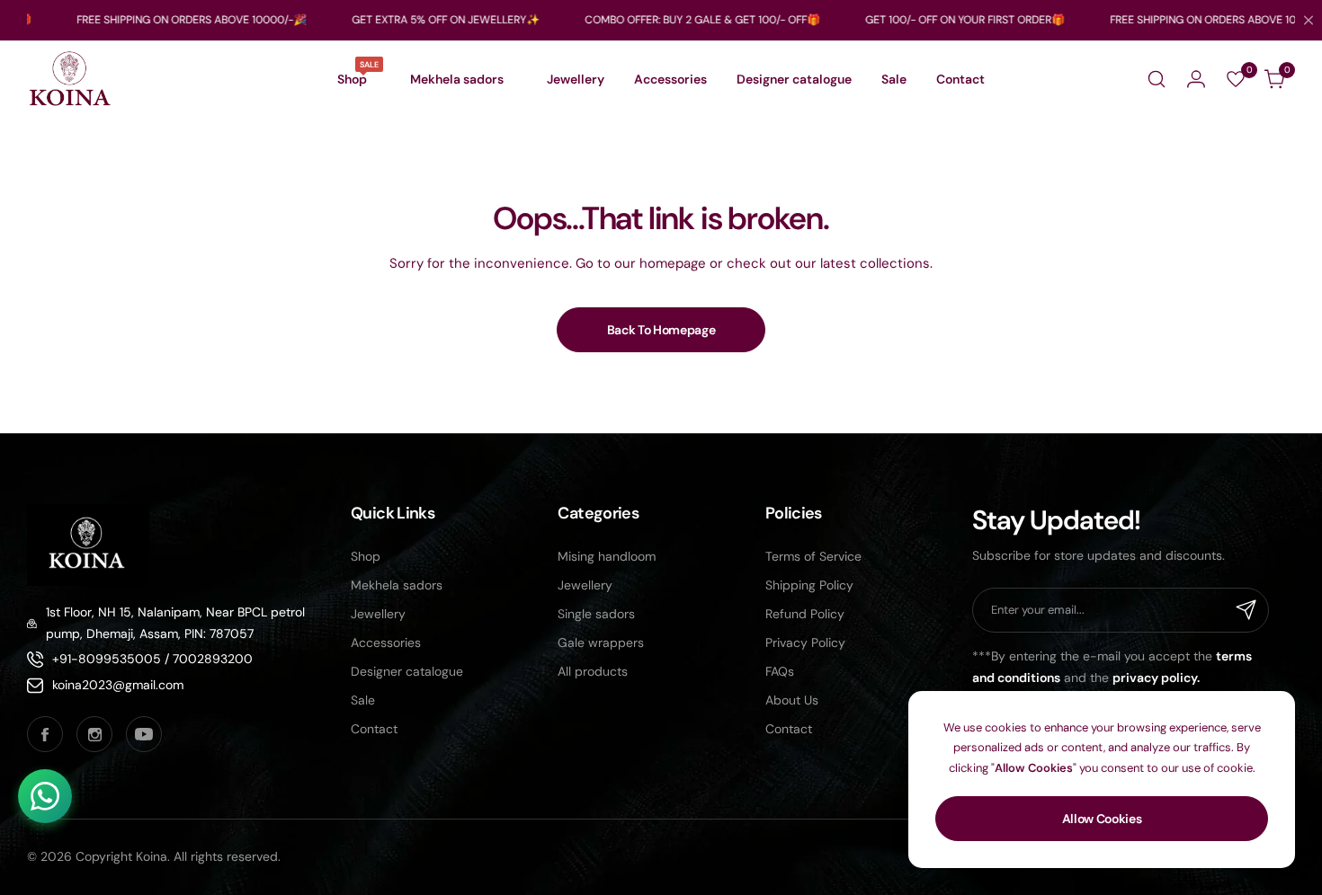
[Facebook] (45, 734)
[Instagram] (94, 734)
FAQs (779, 671)
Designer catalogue (407, 671)
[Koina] (70, 79)
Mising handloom (607, 556)
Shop (365, 556)
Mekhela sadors (396, 585)
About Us (791, 700)
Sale (363, 700)
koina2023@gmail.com (117, 685)
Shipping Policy (809, 585)
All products (593, 671)
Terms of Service (813, 556)
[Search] (1156, 79)
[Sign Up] (1246, 610)
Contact (374, 729)
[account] (1196, 79)
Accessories (386, 642)
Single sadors (596, 614)
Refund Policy (804, 614)
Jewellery (378, 614)
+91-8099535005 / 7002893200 (152, 659)
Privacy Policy (805, 642)
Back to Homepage (661, 330)
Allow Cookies (1102, 819)
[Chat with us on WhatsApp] (45, 796)
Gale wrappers (601, 642)
